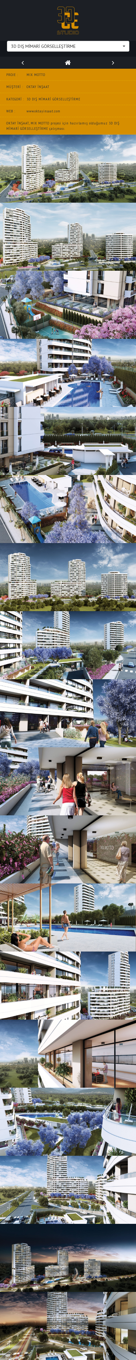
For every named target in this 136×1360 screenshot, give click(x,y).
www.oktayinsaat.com (43, 111)
